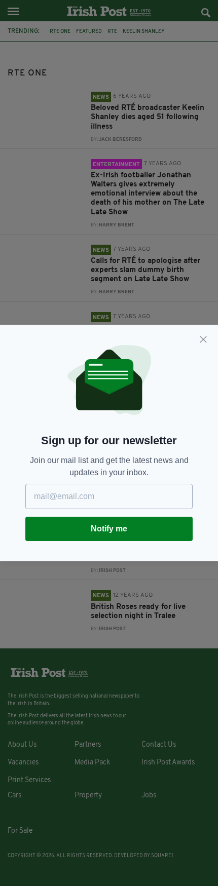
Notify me (109, 528)
